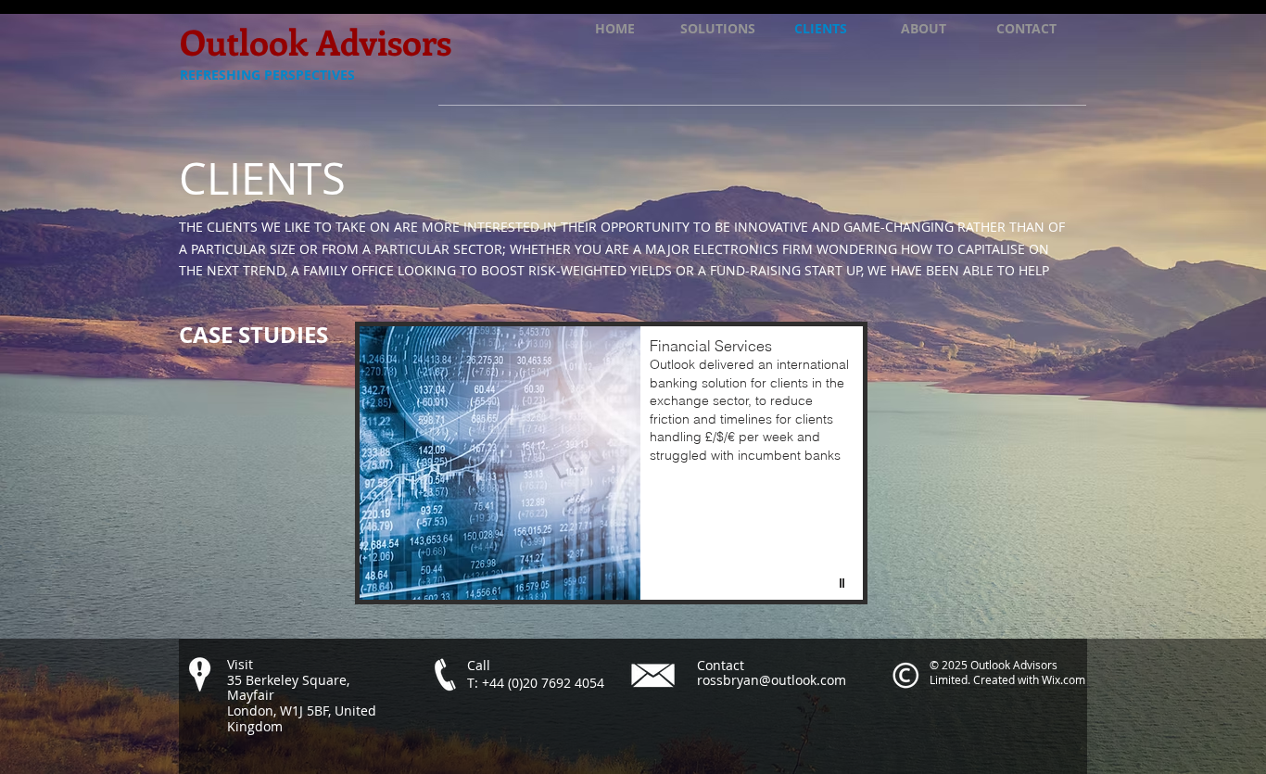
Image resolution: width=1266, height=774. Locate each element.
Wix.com (1063, 679)
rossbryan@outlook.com (771, 680)
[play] (844, 583)
